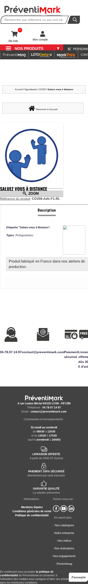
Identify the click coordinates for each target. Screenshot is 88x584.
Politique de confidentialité (32, 515)
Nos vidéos (64, 540)
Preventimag (64, 563)
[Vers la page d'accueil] (33, 11)
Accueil (18, 89)
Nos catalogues (64, 525)
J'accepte (78, 577)
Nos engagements (64, 556)
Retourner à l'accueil (46, 109)
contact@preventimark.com (48, 411)
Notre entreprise (64, 533)
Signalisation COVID (35, 89)
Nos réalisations (64, 548)
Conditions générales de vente (31, 511)
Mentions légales (32, 507)
